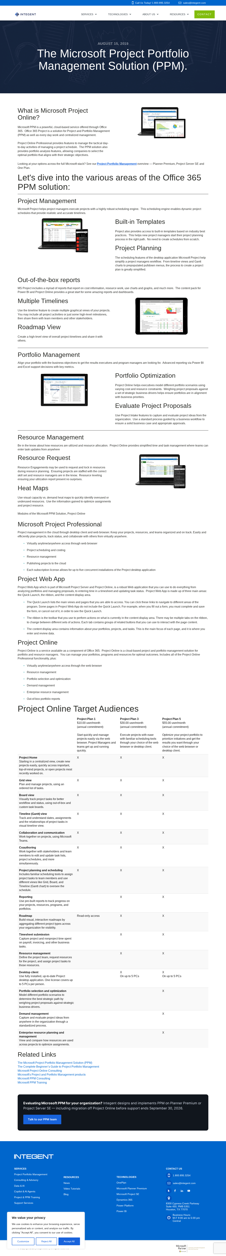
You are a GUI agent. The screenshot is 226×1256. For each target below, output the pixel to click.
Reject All (46, 1241)
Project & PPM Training (27, 1197)
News (67, 1183)
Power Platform (125, 1205)
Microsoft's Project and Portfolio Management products (52, 1074)
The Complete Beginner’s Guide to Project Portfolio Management (58, 1066)
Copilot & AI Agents (24, 1191)
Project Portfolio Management (117, 163)
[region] (46, 1230)
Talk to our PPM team (42, 1119)
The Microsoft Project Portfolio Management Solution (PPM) (55, 1062)
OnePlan (121, 1182)
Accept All (69, 1241)
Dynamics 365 (124, 1199)
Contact (204, 14)
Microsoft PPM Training (32, 1082)
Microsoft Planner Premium (132, 1188)
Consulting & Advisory (26, 1180)
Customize (23, 1241)
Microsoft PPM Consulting (34, 1078)
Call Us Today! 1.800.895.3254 (152, 2)
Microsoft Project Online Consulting (40, 1070)
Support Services (23, 1202)
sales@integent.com (194, 2)
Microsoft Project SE (128, 1194)
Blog (66, 1194)
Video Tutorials (72, 1188)
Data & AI (19, 1185)
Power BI (122, 1211)
